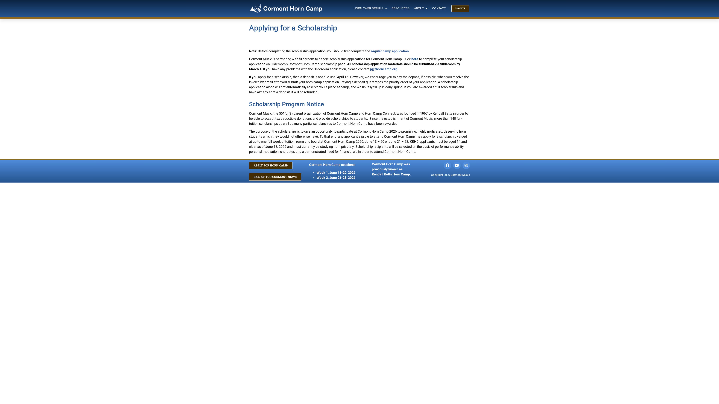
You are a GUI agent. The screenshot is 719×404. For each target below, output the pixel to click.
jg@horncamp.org (383, 69)
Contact (439, 8)
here (414, 59)
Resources (400, 8)
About (419, 8)
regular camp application (390, 51)
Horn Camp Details (368, 8)
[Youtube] (457, 165)
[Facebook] (447, 165)
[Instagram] (466, 165)
